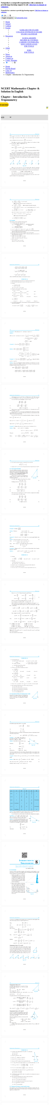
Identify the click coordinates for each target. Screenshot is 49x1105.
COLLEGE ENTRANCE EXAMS (29, 32)
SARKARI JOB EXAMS (29, 30)
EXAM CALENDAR (29, 34)
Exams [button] (7, 28)
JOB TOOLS (29, 46)
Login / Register (11, 60)
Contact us (9, 58)
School (7, 24)
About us (8, 56)
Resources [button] (9, 36)
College (8, 26)
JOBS (29, 50)
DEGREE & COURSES (29, 40)
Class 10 (8, 71)
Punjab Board (10, 68)
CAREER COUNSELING (29, 42)
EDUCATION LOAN (29, 44)
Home (7, 22)
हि (10, 16)
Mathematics (10, 73)
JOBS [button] (7, 48)
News (7, 54)
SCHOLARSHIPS (29, 38)
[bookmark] (47, 107)
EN (5, 16)
